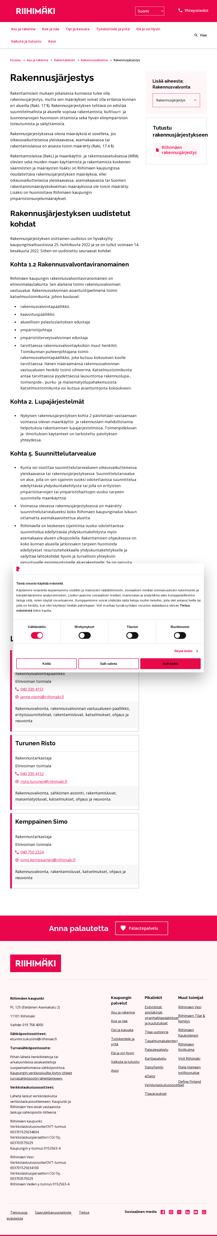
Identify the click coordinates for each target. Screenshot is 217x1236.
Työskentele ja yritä (113, 29)
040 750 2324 (32, 852)
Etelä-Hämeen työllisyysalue (189, 1070)
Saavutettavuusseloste (53, 1212)
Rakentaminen (65, 60)
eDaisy (150, 1076)
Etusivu (16, 60)
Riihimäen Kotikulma (186, 1047)
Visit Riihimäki (189, 1058)
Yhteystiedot (197, 10)
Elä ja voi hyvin (148, 29)
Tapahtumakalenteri (159, 1041)
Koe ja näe (50, 29)
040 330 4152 (32, 773)
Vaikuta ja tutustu (26, 41)
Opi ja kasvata (77, 29)
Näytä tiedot (183, 651)
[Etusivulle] (41, 11)
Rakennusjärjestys (176, 101)
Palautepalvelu (148, 930)
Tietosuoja (19, 1212)
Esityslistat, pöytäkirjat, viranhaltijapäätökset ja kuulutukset (159, 1015)
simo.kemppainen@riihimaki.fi (48, 859)
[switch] (85, 635)
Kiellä (46, 663)
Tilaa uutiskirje (156, 1032)
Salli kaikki (170, 663)
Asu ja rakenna (23, 29)
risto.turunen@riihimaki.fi (43, 781)
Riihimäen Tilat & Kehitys (191, 1018)
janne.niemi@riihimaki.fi (42, 696)
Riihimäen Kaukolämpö (188, 1033)
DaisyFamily (154, 1067)
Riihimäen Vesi (189, 1007)
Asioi (52, 41)
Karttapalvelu (155, 1058)
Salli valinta (108, 663)
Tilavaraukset (156, 1093)
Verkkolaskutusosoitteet (159, 1085)
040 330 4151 (32, 689)
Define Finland (189, 1081)
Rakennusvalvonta (94, 60)
